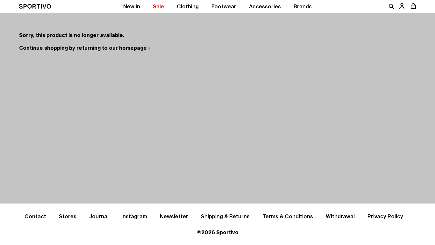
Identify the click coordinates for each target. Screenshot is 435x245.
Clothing (188, 6)
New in (131, 6)
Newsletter (174, 216)
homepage (133, 48)
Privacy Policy (385, 216)
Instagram (134, 216)
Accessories (265, 6)
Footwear (223, 6)
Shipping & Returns (225, 216)
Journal (99, 216)
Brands (303, 6)
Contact (35, 216)
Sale (158, 6)
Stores (67, 216)
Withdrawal (340, 216)
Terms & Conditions (287, 216)
